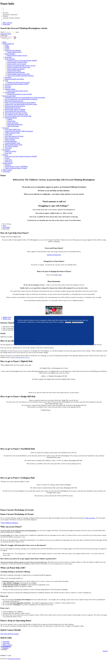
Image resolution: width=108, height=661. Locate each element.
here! (60, 275)
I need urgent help (5, 646)
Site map (6, 8)
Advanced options (5, 34)
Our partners (6, 227)
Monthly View (7, 317)
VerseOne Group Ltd (14, 658)
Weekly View (7, 319)
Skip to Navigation (9, 9)
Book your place (90, 518)
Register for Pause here (54, 255)
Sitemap (105, 651)
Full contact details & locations (9, 634)
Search (2, 32)
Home (4, 225)
